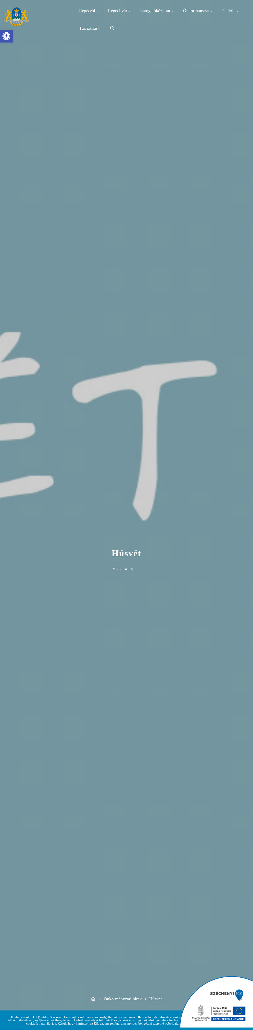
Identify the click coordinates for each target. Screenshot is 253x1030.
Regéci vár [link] (117, 10)
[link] (6, 36)
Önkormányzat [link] (196, 10)
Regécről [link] (87, 10)
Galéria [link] (228, 10)
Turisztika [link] (88, 28)
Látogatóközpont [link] (155, 10)
